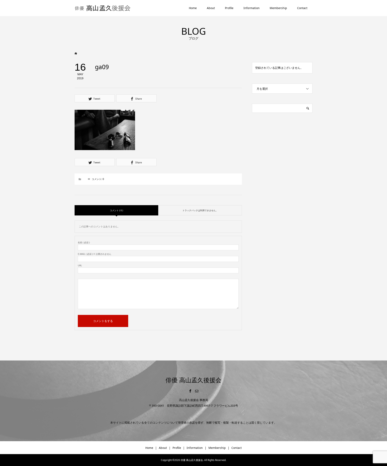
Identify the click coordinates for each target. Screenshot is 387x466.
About (211, 8)
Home (193, 8)
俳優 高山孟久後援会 (193, 380)
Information (251, 8)
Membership (278, 8)
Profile (229, 8)
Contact (302, 8)
